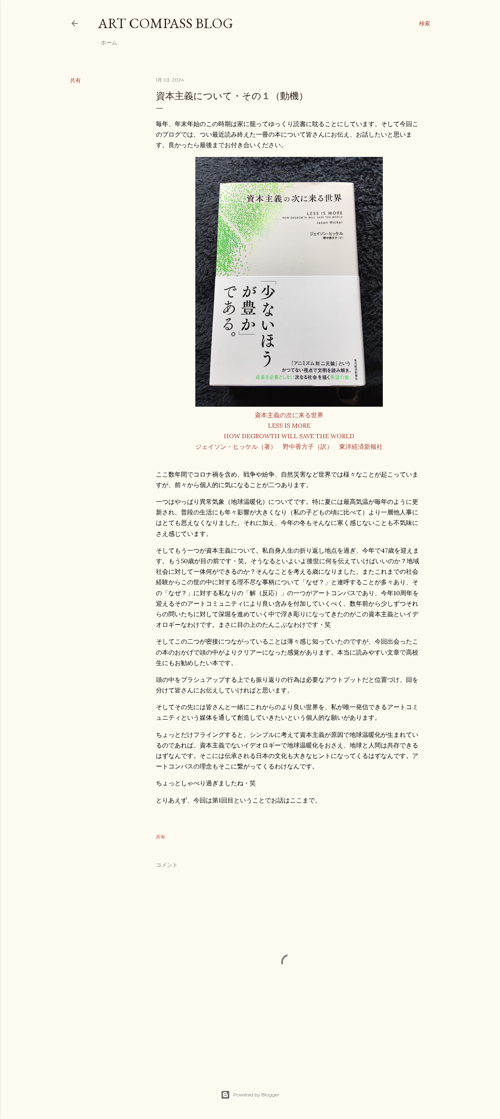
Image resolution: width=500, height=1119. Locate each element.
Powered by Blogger (256, 1095)
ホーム (109, 42)
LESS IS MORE (289, 425)
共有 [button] (75, 80)
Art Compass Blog (165, 23)
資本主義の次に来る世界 (289, 415)
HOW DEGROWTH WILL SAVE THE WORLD (289, 436)
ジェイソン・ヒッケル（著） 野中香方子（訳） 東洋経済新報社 (289, 446)
